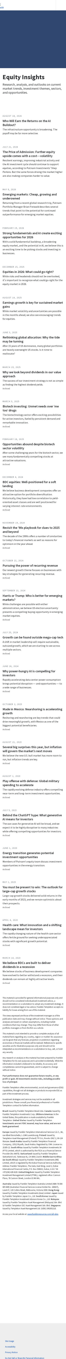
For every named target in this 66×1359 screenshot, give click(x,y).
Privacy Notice (11, 1352)
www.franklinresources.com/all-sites (42, 1214)
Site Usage (9, 1341)
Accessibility (10, 1346)
